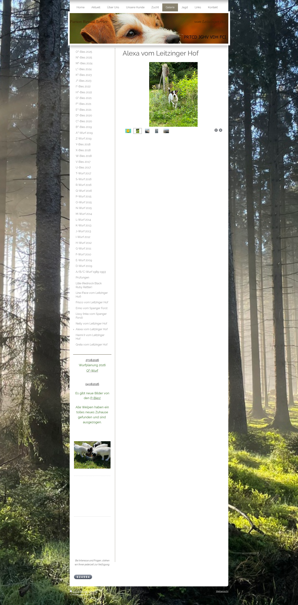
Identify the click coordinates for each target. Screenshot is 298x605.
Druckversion (80, 591)
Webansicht (222, 591)
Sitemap (93, 591)
